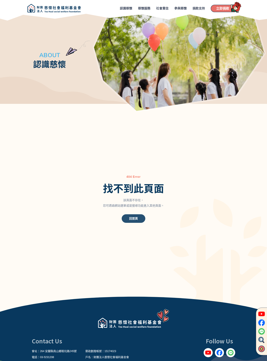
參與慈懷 (180, 8)
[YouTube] (208, 352)
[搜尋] (261, 340)
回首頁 (133, 218)
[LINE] (230, 352)
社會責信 (162, 8)
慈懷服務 (144, 8)
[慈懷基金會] (54, 8)
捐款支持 (199, 8)
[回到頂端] (261, 349)
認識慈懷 (126, 8)
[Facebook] (219, 352)
